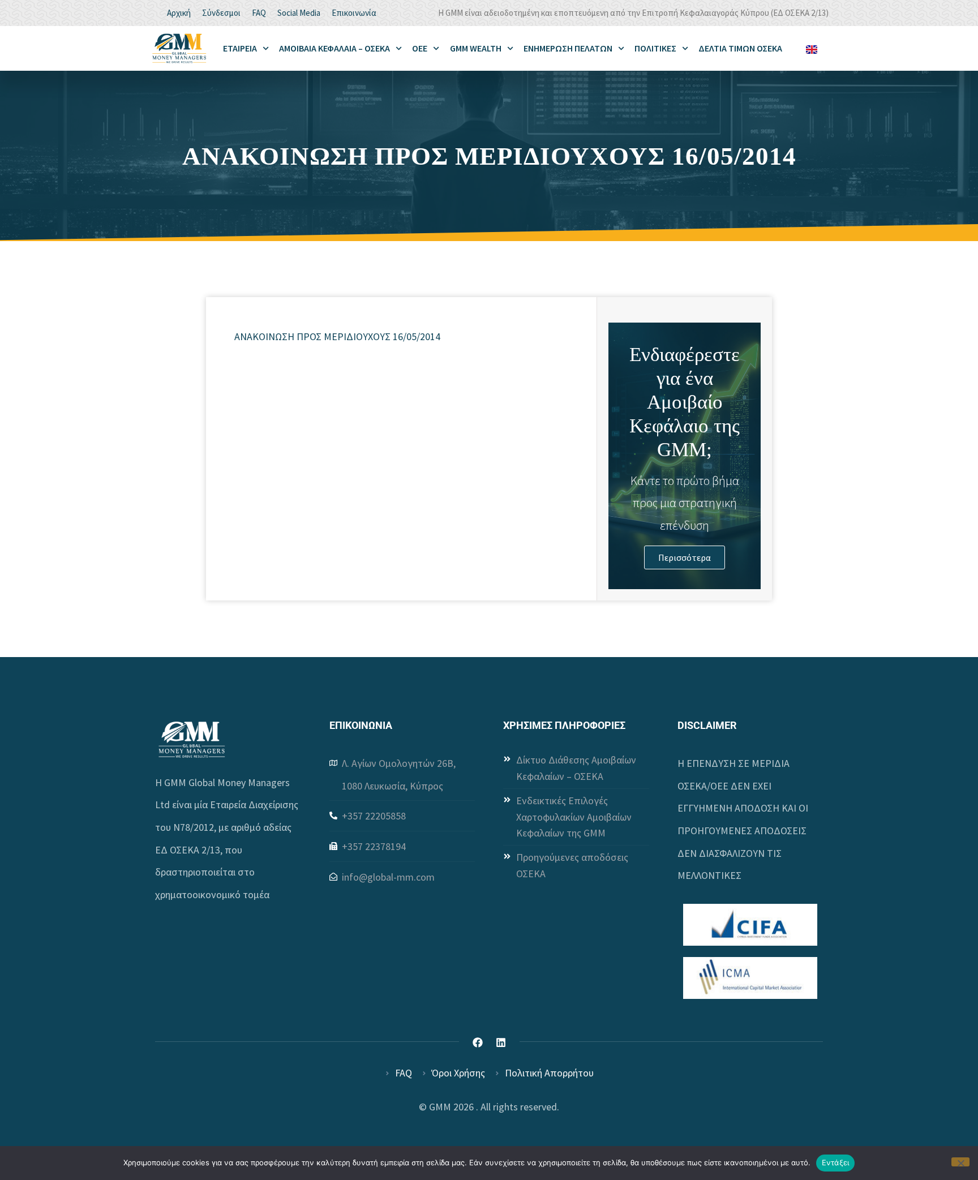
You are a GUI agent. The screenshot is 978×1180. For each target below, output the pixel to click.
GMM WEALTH (475, 48)
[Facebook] (477, 1042)
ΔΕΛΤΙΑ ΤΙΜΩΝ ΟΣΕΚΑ (740, 48)
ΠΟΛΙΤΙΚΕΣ (655, 48)
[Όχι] (960, 1161)
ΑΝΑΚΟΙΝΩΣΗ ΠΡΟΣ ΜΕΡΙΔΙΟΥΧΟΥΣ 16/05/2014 (337, 336)
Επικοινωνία (354, 12)
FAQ (259, 12)
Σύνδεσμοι (221, 12)
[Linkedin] (501, 1042)
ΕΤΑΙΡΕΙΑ (240, 48)
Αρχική (179, 12)
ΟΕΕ (419, 48)
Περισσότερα (684, 557)
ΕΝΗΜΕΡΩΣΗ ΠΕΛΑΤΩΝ (568, 48)
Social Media (298, 12)
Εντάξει (836, 1162)
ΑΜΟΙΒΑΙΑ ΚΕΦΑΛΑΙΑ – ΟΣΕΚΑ (334, 48)
